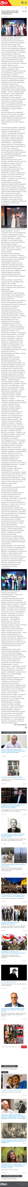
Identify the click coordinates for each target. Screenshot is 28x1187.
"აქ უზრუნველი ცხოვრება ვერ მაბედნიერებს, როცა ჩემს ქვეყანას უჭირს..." (13, 952)
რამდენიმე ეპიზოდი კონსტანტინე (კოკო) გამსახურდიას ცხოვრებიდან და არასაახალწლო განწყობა (13, 806)
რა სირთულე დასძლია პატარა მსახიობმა (11, 1090)
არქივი (24, 1046)
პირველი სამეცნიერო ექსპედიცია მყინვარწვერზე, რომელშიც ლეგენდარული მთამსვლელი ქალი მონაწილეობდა (14, 1141)
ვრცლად (25, 756)
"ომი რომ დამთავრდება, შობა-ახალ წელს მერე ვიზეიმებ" (13, 865)
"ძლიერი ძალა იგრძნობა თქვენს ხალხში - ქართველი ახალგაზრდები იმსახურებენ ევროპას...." (13, 1010)
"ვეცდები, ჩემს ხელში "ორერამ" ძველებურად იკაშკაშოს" (10, 923)
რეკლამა (25, 1183)
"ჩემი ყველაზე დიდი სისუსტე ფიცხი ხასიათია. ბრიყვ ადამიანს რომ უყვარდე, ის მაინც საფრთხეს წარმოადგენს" (13, 751)
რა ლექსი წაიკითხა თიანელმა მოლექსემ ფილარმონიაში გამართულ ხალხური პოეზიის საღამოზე (13, 835)
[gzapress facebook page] (22, 3)
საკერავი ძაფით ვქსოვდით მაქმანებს (12, 777)
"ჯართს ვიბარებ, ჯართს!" (8, 982)
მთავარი (18, 1183)
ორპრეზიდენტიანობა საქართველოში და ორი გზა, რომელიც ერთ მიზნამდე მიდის (13, 895)
